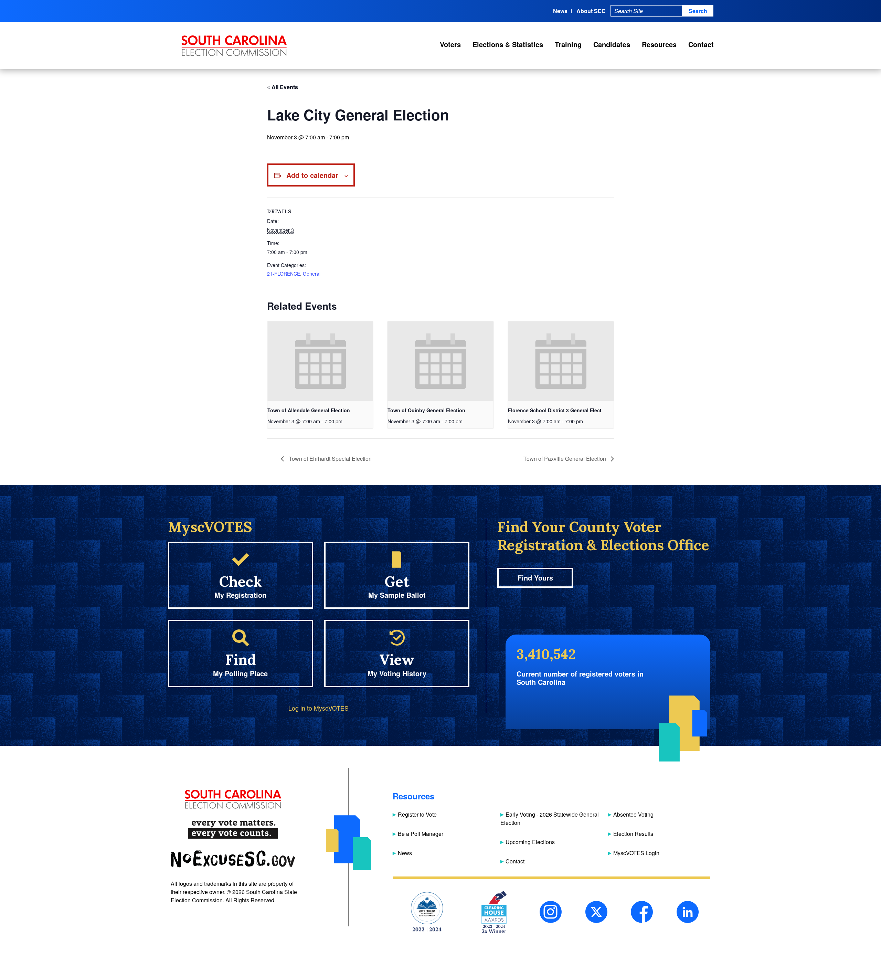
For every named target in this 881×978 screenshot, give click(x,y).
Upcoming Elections (530, 842)
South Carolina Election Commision (234, 45)
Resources (659, 44)
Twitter (596, 912)
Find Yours (535, 578)
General (311, 273)
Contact (701, 44)
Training (568, 44)
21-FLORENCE (283, 273)
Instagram (551, 912)
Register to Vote (417, 814)
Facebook (642, 912)
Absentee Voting (633, 814)
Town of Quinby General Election (426, 410)
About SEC (591, 11)
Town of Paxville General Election (565, 459)
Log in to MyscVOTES (318, 708)
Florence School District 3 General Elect (555, 410)
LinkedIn (688, 912)
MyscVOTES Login (636, 853)
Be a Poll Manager (420, 834)
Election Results (633, 834)
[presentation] (320, 361)
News (560, 11)
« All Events (282, 87)
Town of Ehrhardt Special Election (329, 459)
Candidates (611, 44)
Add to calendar (312, 175)
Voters (450, 44)
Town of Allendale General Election (308, 410)
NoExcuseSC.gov (233, 859)
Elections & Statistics (508, 44)
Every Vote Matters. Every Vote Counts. (233, 829)
